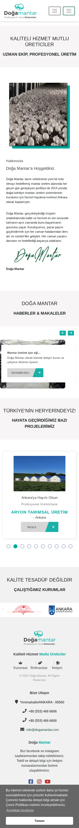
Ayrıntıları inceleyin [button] (20, 810)
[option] (21, 610)
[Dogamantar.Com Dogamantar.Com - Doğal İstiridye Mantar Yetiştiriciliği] (2, 2)
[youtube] (47, 781)
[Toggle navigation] (69, 10)
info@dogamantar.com (42, 729)
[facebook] (30, 781)
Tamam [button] (39, 820)
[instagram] (39, 781)
